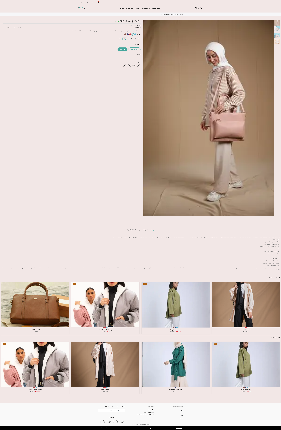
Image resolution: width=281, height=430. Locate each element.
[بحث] (84, 8)
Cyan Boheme (105, 389)
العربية (96, 1)
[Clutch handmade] (246, 304)
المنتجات (176, 14)
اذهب (100, 410)
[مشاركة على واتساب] (124, 65)
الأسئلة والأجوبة (131, 230)
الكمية (138, 44)
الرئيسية (181, 14)
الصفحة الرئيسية (156, 8)
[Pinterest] (109, 421)
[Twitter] (117, 421)
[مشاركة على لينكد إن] (129, 65)
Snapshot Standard (175, 330)
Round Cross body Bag (105, 330)
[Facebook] (122, 421)
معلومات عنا (145, 8)
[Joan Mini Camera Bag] (176, 364)
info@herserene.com (190, 1)
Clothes (137, 58)
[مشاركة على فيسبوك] (138, 65)
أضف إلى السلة (134, 49)
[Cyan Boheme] (105, 364)
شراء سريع (122, 49)
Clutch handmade (246, 330)
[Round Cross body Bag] (105, 304)
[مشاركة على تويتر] (134, 65)
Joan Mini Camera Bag (175, 389)
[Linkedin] (104, 421)
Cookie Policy (179, 428)
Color (138, 34)
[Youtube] (100, 421)
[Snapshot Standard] (176, 305)
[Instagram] (113, 421)
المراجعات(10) (143, 230)
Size (139, 38)
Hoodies (171, 14)
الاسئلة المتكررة (130, 8)
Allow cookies (103, 427)
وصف (152, 230)
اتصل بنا (122, 8)
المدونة (138, 8)
